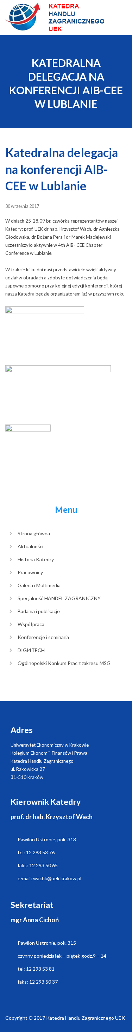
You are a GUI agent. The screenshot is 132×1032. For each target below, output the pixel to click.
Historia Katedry (36, 559)
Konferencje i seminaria (43, 637)
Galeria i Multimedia (39, 585)
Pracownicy (30, 572)
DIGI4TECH (31, 650)
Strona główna (34, 533)
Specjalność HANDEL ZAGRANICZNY (59, 598)
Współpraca (31, 624)
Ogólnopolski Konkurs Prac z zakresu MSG (64, 663)
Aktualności (30, 546)
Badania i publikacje (39, 611)
